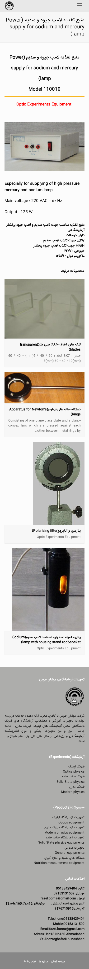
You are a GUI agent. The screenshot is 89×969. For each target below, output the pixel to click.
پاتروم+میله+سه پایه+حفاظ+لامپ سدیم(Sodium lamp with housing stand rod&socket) (46, 640)
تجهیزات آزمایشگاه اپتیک (68, 817)
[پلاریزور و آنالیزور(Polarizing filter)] (58, 522)
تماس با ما (30, 962)
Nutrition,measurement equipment (59, 863)
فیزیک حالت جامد (72, 776)
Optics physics (73, 771)
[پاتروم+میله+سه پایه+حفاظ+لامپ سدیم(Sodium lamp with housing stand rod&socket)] (48, 628)
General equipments (69, 852)
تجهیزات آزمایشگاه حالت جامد (65, 837)
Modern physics (72, 792)
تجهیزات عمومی (74, 848)
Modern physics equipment (64, 832)
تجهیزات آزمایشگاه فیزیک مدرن (64, 827)
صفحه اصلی (58, 962)
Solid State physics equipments (61, 842)
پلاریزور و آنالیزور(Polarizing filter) (56, 530)
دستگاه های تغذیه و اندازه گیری (64, 858)
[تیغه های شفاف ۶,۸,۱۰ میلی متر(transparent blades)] (45, 336)
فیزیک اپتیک (76, 766)
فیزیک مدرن (76, 786)
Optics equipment (71, 822)
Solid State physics (70, 782)
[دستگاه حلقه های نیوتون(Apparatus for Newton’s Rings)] (45, 400)
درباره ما (43, 962)
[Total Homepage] (74, 705)
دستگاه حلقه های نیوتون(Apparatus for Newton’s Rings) (45, 412)
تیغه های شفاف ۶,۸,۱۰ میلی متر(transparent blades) (50, 347)
